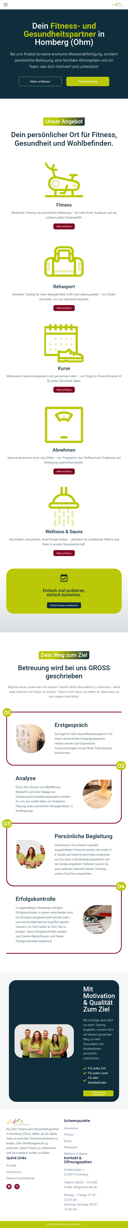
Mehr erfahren (40, 81)
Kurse (64, 368)
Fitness (64, 205)
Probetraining (87, 81)
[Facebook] (9, 1186)
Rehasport (64, 286)
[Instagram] (17, 1186)
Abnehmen (64, 450)
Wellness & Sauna (64, 531)
